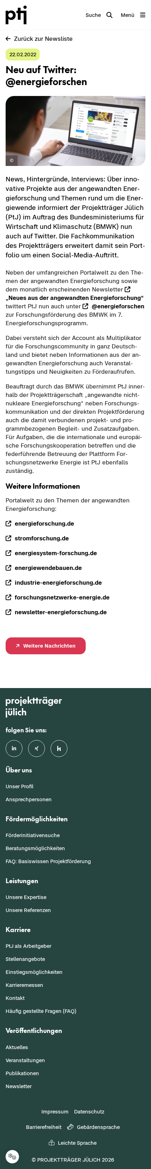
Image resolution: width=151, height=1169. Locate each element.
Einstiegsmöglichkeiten (34, 972)
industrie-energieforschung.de (58, 582)
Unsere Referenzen (28, 910)
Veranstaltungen (25, 1060)
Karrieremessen (24, 985)
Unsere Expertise (26, 897)
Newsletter (19, 1086)
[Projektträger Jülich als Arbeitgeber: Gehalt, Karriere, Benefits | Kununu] (59, 748)
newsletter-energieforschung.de (61, 612)
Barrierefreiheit (43, 1127)
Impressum (54, 1112)
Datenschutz (89, 1112)
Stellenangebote (25, 959)
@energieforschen (118, 306)
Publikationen (22, 1073)
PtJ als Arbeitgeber (28, 946)
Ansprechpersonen (29, 799)
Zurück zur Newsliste (43, 38)
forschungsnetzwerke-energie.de (62, 597)
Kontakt (15, 998)
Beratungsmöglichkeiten (35, 848)
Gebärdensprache (98, 1127)
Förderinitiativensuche (33, 835)
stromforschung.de (42, 538)
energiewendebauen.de (48, 567)
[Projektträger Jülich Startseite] (17, 15)
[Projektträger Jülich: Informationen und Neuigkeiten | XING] (36, 748)
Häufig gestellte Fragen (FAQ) (41, 1011)
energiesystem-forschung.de (56, 553)
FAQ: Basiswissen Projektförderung (48, 861)
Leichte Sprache (77, 1143)
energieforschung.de (44, 523)
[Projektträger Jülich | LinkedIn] (14, 748)
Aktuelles (17, 1047)
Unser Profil (19, 786)
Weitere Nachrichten (49, 646)
